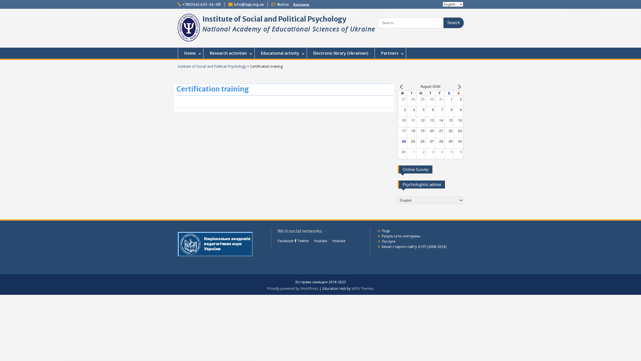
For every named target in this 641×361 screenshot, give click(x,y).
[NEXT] (458, 87)
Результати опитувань (401, 236)
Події (386, 230)
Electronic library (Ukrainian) (340, 53)
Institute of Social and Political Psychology (274, 19)
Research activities (228, 53)
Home (190, 53)
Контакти (301, 4)
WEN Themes (363, 288)
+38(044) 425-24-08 (201, 4)
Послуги (388, 241)
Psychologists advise (422, 184)
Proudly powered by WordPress (292, 288)
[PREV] (402, 87)
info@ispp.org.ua (249, 4)
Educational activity (280, 53)
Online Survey (416, 169)
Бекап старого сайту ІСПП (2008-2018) (414, 246)
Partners (389, 53)
